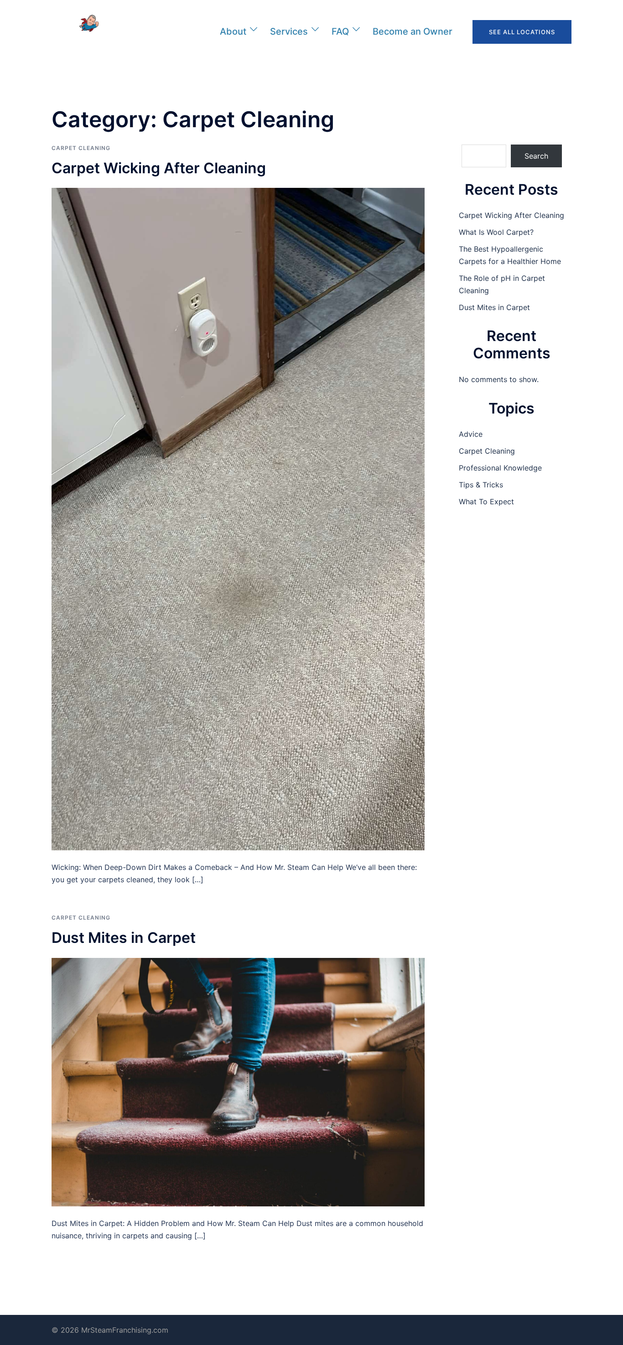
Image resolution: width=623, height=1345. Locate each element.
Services (289, 31)
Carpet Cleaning (81, 148)
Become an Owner (412, 31)
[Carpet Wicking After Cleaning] (238, 518)
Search (536, 155)
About (233, 31)
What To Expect (486, 501)
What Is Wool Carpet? (496, 232)
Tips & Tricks (481, 484)
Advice (471, 434)
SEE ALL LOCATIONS (522, 32)
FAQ (340, 31)
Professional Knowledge (500, 467)
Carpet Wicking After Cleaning (159, 168)
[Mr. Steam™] (81, 31)
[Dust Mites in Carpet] (238, 1081)
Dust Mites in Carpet (124, 938)
